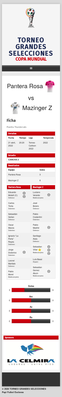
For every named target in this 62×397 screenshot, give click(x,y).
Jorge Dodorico (12, 251)
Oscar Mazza (11, 226)
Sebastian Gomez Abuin (37, 270)
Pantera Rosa (14, 174)
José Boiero (36, 204)
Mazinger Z (13, 180)
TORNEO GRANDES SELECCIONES (31, 46)
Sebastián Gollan (12, 215)
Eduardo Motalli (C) (13, 194)
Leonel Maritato (12, 262)
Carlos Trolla (11, 204)
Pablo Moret (11, 273)
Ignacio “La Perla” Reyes (13, 238)
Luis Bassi (37, 259)
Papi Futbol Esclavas (13, 392)
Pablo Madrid (36, 226)
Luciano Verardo (36, 194)
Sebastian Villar (37, 248)
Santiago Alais (37, 237)
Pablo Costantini (37, 215)
